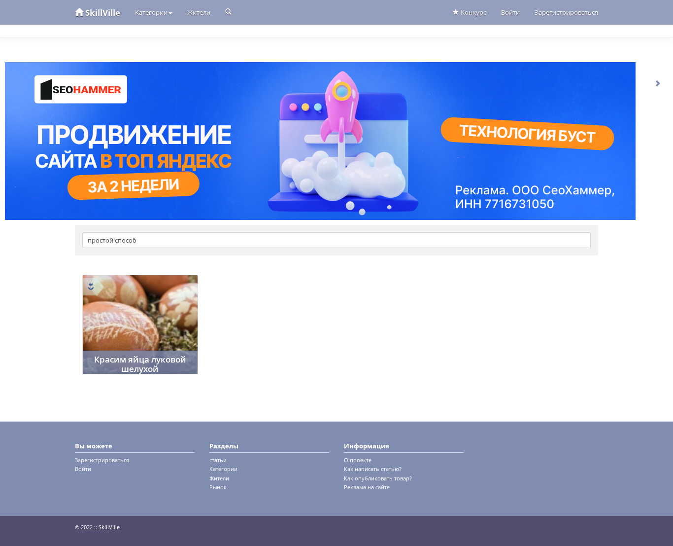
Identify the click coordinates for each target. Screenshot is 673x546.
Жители (198, 12)
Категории (151, 12)
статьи (218, 460)
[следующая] (658, 82)
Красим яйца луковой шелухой (140, 364)
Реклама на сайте (367, 487)
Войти (510, 12)
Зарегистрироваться (566, 12)
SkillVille (101, 12)
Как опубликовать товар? (378, 478)
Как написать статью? (373, 469)
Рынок (218, 487)
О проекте (357, 460)
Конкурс (472, 12)
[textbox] (336, 240)
